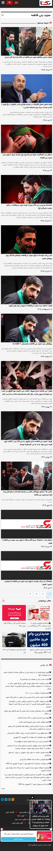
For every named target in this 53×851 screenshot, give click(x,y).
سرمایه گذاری (18, 839)
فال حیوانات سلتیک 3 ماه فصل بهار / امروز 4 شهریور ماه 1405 (27, 763)
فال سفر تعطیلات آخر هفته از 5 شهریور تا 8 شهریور (31, 737)
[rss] (12, 800)
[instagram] (9, 800)
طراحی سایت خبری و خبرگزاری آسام (39, 845)
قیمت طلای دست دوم (23, 819)
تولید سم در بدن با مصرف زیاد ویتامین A (34, 679)
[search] (9, 3)
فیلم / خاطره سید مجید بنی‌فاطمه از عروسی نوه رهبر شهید (30, 305)
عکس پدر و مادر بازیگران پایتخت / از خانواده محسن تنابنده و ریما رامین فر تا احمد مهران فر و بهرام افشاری (40, 821)
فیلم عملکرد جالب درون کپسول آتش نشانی (34, 722)
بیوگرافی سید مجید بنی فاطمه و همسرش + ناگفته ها (32, 344)
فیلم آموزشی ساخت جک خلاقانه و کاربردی (34, 759)
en (16, 2)
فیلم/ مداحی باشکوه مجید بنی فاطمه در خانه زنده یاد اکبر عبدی (28, 57)
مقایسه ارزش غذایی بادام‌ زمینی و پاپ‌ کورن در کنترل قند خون (27, 697)
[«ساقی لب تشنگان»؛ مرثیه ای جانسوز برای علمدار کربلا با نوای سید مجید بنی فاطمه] (26, 139)
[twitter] (5, 800)
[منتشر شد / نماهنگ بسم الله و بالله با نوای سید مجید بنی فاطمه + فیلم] (26, 524)
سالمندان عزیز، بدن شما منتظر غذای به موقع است (31, 741)
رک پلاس (44, 665)
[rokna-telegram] (2, 800)
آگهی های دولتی (18, 823)
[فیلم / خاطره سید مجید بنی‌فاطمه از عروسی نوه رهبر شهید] (26, 290)
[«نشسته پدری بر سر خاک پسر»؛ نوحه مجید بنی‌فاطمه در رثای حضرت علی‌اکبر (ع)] (26, 189)
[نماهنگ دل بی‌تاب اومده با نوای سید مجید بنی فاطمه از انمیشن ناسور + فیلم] (26, 565)
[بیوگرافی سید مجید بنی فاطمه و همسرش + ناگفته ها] (26, 328)
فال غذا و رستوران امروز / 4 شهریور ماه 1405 (33, 784)
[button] (3, 2)
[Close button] (51, 829)
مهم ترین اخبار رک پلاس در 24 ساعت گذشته (33, 718)
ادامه (3, 789)
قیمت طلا (21, 816)
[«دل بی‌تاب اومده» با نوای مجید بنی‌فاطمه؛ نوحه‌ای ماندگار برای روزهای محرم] (26, 239)
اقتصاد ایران (10, 812)
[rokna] (45, 3)
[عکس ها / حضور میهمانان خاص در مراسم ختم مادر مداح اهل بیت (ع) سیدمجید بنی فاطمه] (26, 476)
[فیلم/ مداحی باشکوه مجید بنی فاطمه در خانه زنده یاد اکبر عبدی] (26, 41)
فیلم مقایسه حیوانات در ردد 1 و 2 (37, 693)
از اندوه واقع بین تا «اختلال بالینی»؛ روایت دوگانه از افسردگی (28, 733)
